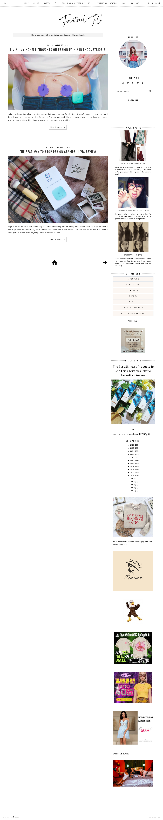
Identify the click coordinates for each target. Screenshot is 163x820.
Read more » (57, 127)
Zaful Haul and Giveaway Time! (133, 163)
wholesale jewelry (121, 754)
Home (26, 3)
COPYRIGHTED (154, 817)
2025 (132, 448)
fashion (133, 290)
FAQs (125, 3)
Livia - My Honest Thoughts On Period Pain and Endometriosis (57, 49)
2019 (132, 466)
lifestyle (133, 279)
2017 (132, 472)
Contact (135, 3)
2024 (132, 451)
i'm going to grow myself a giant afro (133, 210)
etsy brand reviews (133, 313)
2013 (133, 485)
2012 (133, 488)
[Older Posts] (104, 263)
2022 (133, 457)
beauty (133, 296)
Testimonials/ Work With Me (76, 3)
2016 (132, 475)
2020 (132, 463)
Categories (49, 3)
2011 (133, 491)
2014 (133, 482)
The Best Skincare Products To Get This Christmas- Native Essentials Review (133, 371)
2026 (132, 445)
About (36, 3)
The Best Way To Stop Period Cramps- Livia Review (57, 151)
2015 (133, 479)
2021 (132, 460)
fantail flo (8, 817)
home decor (133, 285)
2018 (132, 469)
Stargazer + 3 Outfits (133, 255)
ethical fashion (133, 308)
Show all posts (78, 35)
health (133, 302)
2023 (132, 454)
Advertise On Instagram (106, 3)
